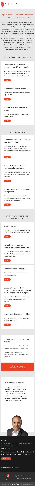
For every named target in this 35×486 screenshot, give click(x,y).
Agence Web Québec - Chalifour (16, 484)
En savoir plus (6, 459)
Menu (32, 4)
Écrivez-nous (17, 366)
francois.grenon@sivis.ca (23, 478)
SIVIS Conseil (9, 4)
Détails (8, 80)
